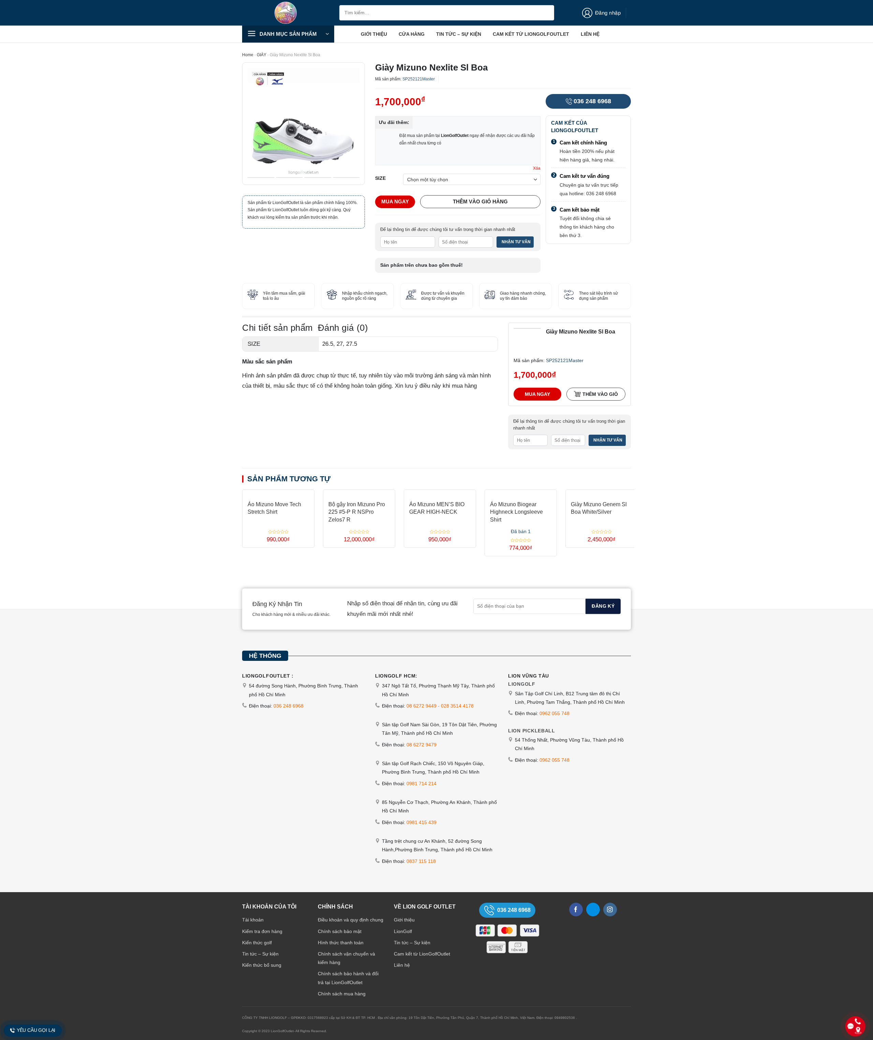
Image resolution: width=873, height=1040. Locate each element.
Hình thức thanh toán (341, 942)
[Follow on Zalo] (593, 909)
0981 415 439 (421, 822)
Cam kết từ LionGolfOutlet (531, 34)
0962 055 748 (554, 713)
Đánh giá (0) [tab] (343, 328)
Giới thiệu (374, 34)
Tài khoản (253, 919)
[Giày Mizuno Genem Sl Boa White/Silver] (601, 492)
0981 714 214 (421, 783)
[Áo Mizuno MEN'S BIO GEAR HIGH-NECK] (440, 492)
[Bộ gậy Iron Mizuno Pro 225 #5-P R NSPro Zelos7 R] (359, 492)
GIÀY (261, 54)
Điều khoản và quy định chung (350, 919)
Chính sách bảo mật (339, 931)
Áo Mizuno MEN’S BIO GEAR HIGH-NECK (436, 508)
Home (247, 54)
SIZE (380, 178)
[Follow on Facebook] (576, 909)
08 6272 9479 (421, 744)
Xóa (537, 168)
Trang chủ (346, 34)
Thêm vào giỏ (600, 394)
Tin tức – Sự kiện (458, 34)
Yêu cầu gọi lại (36, 1030)
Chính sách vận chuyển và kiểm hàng (346, 958)
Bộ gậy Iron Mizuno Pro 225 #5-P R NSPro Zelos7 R (356, 512)
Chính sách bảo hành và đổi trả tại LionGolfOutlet (348, 978)
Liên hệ (590, 34)
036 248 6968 (592, 101)
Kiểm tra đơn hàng (262, 931)
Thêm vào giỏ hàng (480, 201)
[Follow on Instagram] (610, 909)
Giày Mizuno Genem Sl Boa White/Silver (599, 508)
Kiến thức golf (257, 942)
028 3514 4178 (457, 706)
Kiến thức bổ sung (261, 965)
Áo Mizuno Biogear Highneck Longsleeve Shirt (516, 512)
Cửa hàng (412, 34)
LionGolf (403, 931)
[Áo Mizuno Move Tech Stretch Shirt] (278, 492)
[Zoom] (252, 176)
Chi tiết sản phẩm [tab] (277, 328)
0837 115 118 (421, 861)
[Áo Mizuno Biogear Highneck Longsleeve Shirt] (521, 492)
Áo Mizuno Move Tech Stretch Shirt (274, 508)
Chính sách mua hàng (342, 993)
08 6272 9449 (421, 706)
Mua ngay (395, 201)
